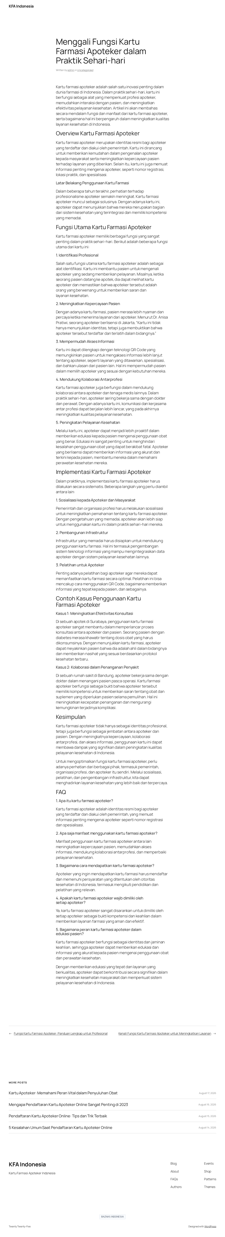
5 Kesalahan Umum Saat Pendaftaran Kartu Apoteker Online (60, 1127)
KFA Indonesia (21, 6)
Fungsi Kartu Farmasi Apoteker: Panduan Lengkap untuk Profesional (61, 1033)
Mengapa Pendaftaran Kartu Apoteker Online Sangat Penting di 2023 (68, 1104)
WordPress (210, 1226)
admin (71, 70)
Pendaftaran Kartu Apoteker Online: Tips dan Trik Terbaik (58, 1116)
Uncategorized (85, 70)
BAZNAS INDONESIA (112, 1216)
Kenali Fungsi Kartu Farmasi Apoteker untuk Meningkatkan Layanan (164, 1033)
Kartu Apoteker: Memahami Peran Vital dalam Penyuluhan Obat (63, 1093)
